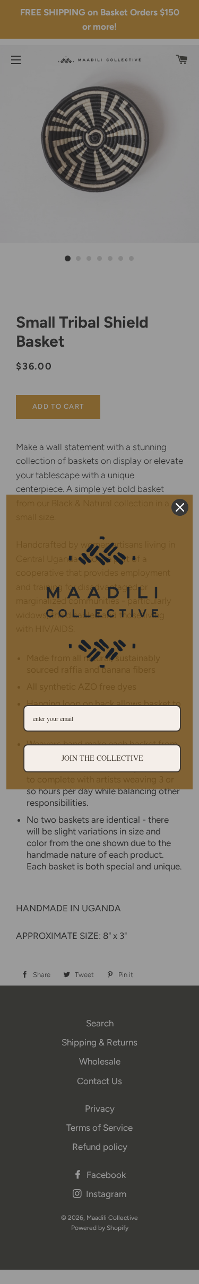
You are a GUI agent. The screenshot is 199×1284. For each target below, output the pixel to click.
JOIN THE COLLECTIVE (102, 758)
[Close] (180, 507)
